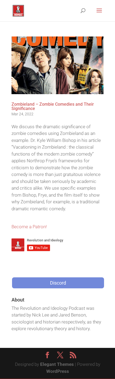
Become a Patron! (29, 226)
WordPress (57, 371)
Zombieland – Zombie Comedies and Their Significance (52, 106)
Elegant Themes (57, 364)
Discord (58, 283)
